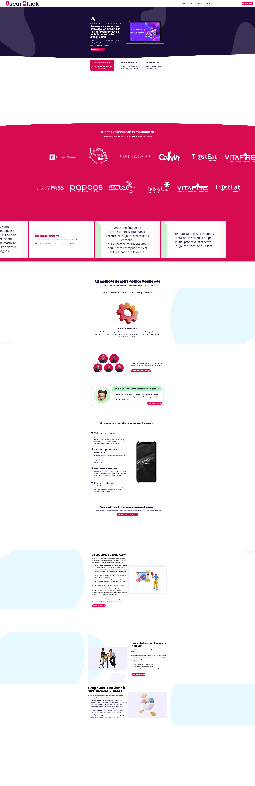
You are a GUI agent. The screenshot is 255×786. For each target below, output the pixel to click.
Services (190, 3)
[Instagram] (216, 766)
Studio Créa (40, 756)
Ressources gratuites (133, 745)
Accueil (183, 3)
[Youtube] (220, 766)
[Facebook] (213, 766)
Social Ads (9, 749)
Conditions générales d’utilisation (75, 745)
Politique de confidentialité (73, 749)
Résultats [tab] (148, 293)
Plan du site (70, 755)
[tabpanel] (127, 319)
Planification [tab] (115, 293)
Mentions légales (71, 752)
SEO (8, 746)
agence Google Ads (100, 41)
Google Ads (39, 746)
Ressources (199, 3)
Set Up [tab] (105, 293)
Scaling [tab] (139, 293)
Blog (129, 749)
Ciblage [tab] (124, 293)
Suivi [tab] (132, 293)
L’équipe (208, 3)
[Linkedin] (224, 766)
